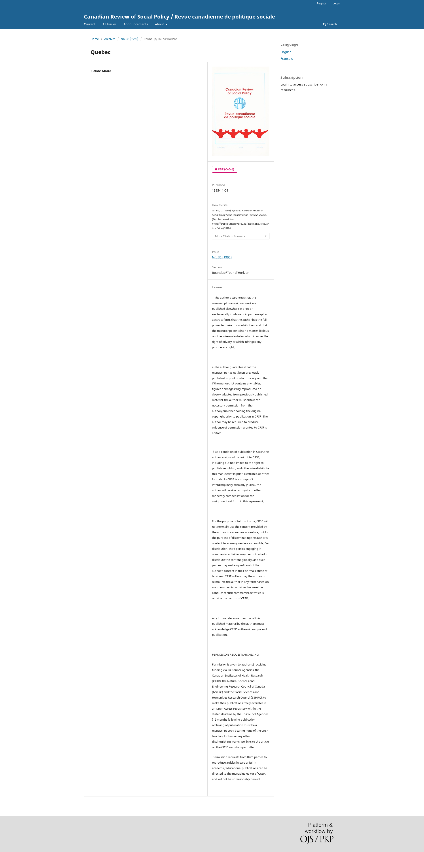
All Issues (109, 24)
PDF (223, 169)
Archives (109, 39)
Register (322, 3)
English (286, 52)
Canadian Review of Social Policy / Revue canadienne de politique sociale (179, 16)
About (160, 24)
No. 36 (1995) (129, 39)
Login (336, 3)
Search (331, 24)
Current (89, 24)
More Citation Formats (230, 236)
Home (95, 39)
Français (286, 58)
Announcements (136, 24)
